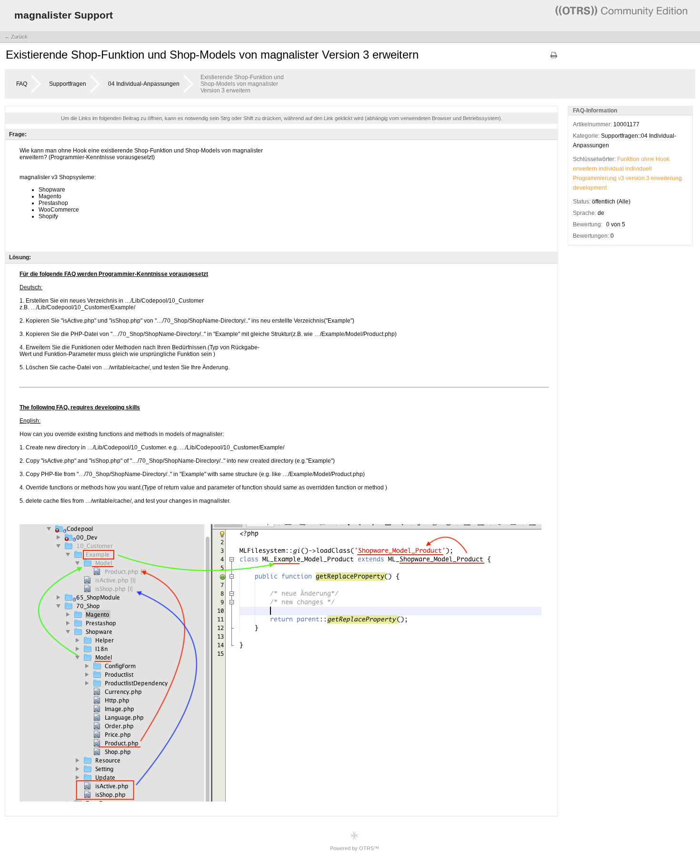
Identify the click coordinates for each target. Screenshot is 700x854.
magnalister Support (63, 15)
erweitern (585, 168)
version (635, 178)
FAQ (21, 84)
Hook (663, 159)
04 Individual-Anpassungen (144, 84)
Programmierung (595, 178)
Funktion (628, 159)
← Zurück (16, 37)
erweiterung (666, 178)
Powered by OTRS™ (354, 848)
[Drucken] (553, 58)
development (590, 187)
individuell (638, 168)
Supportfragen (67, 84)
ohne (647, 159)
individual (611, 168)
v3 (621, 178)
